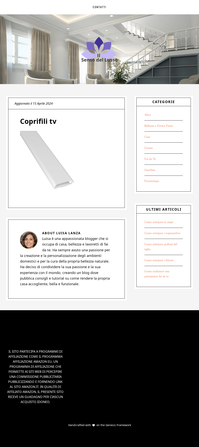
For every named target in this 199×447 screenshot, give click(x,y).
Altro (147, 115)
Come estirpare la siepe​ (158, 222)
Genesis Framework (118, 425)
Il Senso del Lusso (99, 49)
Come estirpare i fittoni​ (158, 260)
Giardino (149, 170)
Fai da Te (150, 159)
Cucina (148, 148)
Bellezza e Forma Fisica (158, 126)
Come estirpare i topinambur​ (162, 233)
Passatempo (151, 181)
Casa (147, 137)
